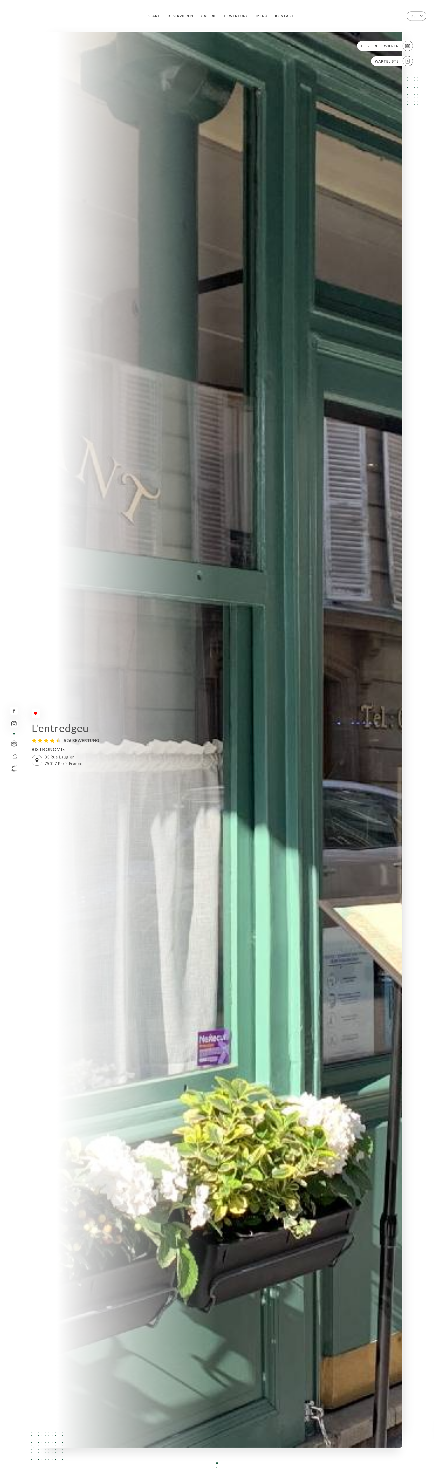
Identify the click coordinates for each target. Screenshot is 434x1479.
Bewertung (236, 16)
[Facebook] (14, 711)
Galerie (209, 16)
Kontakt (284, 16)
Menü (261, 16)
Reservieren (180, 16)
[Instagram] (14, 724)
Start (154, 16)
